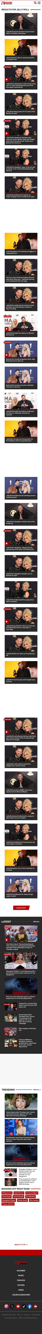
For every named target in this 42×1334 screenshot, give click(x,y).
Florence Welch (32, 1193)
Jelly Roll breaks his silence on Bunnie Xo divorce (20, 334)
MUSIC (21, 1275)
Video (21, 1290)
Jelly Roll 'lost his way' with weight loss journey (20, 680)
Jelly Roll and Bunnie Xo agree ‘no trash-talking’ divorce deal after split (20, 196)
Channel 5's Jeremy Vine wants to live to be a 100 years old (28, 1005)
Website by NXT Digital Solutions (28, 1318)
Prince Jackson (8, 1204)
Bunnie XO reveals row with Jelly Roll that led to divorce (19, 386)
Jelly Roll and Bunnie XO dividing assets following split (21, 496)
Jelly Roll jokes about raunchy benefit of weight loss (20, 58)
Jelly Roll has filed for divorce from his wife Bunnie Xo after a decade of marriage (20, 627)
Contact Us (27, 1315)
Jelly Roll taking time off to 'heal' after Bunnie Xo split (20, 112)
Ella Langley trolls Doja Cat (27, 1029)
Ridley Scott (7, 1193)
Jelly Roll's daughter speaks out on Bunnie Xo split (19, 574)
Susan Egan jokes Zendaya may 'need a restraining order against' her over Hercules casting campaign (26, 1019)
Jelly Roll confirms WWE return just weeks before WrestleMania (19, 791)
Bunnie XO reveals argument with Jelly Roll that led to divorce (20, 360)
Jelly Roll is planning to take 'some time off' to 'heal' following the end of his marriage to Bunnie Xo (20, 85)
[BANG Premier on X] (12, 1306)
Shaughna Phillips (8, 1200)
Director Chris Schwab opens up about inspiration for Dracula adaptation (20, 997)
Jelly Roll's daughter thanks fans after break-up (20, 522)
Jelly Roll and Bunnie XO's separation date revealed (20, 601)
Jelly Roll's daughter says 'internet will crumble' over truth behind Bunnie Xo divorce (20, 169)
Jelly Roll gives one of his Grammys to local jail (20, 869)
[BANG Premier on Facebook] (30, 1306)
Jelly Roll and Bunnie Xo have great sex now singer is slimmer (20, 843)
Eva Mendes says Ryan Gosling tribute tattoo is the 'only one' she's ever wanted (20, 1139)
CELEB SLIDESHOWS (21, 1295)
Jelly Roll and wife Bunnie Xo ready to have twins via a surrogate (20, 817)
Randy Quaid (22, 1200)
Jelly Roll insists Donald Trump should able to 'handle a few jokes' (20, 32)
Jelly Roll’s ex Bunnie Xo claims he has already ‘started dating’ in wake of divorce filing (20, 307)
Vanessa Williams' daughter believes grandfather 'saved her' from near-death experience (28, 1043)
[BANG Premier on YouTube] (18, 1306)
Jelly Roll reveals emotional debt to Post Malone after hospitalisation (19, 440)
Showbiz (21, 1271)
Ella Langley (34, 1200)
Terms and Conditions (11, 1318)
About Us (19, 1315)
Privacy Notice (36, 1315)
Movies (21, 1285)
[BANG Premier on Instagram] (6, 1306)
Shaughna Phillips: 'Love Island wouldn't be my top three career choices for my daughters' (20, 973)
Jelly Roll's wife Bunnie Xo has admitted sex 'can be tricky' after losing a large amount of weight (21, 738)
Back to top (20, 1245)
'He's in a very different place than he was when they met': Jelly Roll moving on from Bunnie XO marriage (20, 279)
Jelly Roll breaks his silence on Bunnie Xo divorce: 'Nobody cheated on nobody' (20, 413)
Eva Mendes (30, 1197)
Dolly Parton (19, 1193)
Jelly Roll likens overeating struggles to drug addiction (21, 252)
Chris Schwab (18, 1197)
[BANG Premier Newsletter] (35, 1306)
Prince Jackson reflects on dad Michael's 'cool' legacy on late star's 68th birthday (28, 1181)
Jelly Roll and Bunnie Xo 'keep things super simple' (19, 895)
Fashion (21, 1280)
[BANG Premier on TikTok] (24, 1306)
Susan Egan (6, 1197)
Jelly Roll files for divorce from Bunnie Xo (20, 654)
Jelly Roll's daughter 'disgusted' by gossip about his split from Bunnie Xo (20, 548)
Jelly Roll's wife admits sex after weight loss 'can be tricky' (18, 765)
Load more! (21, 908)
